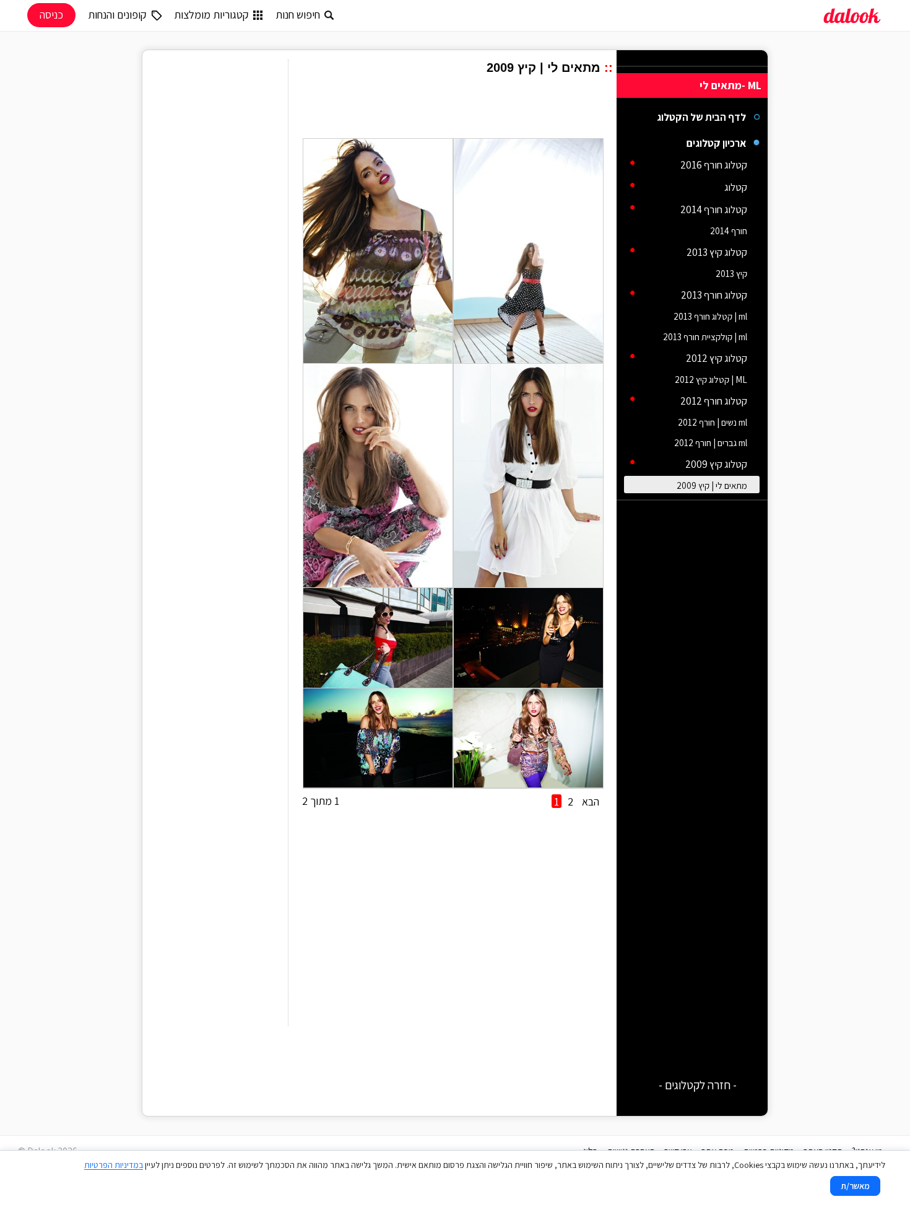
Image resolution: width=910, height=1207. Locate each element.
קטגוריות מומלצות (211, 14)
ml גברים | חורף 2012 (710, 443)
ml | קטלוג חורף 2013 (710, 316)
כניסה (51, 14)
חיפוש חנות (297, 14)
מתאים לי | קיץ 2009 (712, 485)
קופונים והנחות (117, 14)
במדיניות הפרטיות (113, 1164)
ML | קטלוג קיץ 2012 (711, 379)
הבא (590, 801)
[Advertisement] (456, 108)
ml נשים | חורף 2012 (712, 422)
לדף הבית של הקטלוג (701, 117)
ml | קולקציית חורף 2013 (705, 337)
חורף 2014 (728, 231)
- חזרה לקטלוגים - (698, 1085)
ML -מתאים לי (730, 85)
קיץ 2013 (731, 273)
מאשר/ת (855, 1186)
